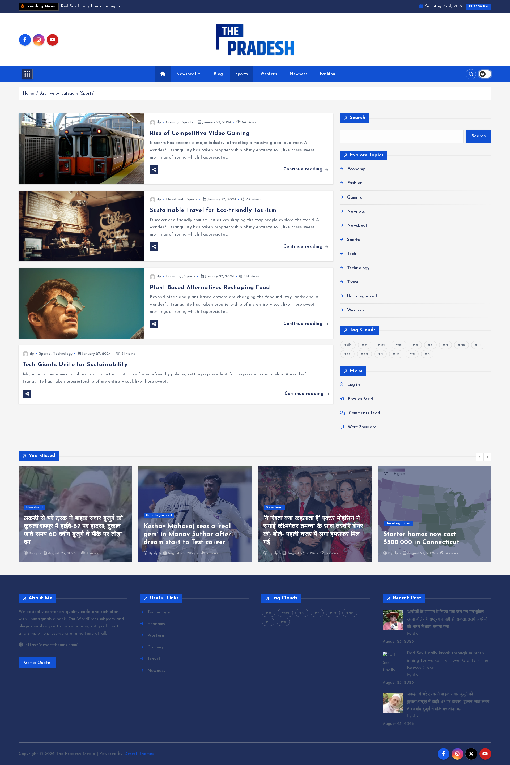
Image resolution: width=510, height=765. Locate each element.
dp (159, 122)
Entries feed (360, 399)
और (349, 345)
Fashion (327, 74)
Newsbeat (186, 74)
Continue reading (303, 169)
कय (382, 345)
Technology (63, 354)
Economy (173, 277)
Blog (218, 74)
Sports (241, 74)
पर (479, 345)
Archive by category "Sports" (67, 94)
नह (463, 345)
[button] (480, 457)
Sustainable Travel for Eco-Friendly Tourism (213, 210)
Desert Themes (139, 754)
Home (28, 94)
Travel (353, 282)
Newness (298, 74)
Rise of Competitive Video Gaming (200, 133)
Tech (351, 254)
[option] (75, 514)
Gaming (172, 122)
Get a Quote (37, 663)
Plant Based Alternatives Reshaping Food (210, 288)
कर (400, 345)
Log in (353, 385)
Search (358, 118)
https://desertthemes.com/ (51, 645)
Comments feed (364, 413)
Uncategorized (362, 296)
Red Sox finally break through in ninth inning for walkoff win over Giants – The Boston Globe (447, 660)
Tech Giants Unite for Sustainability (75, 365)
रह (397, 354)
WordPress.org (362, 427)
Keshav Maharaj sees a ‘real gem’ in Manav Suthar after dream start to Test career (187, 534)
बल (366, 354)
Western (268, 74)
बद (348, 354)
